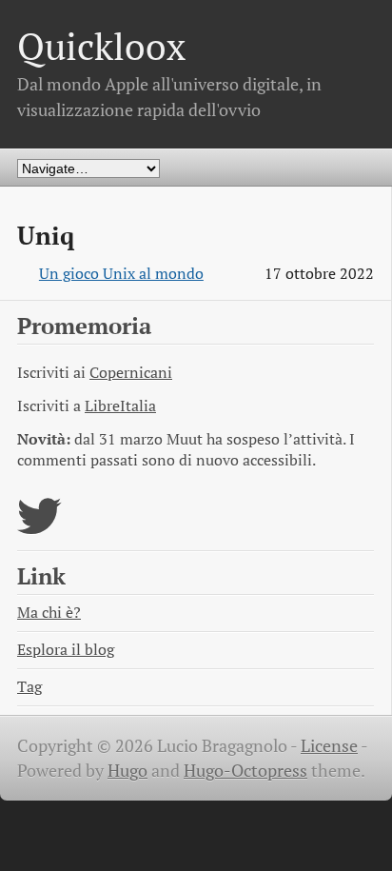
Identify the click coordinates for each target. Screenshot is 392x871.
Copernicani (130, 373)
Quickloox (101, 46)
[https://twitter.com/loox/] (39, 528)
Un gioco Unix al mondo (121, 274)
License (329, 746)
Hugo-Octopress (245, 771)
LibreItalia (120, 406)
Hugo (127, 771)
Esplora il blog (65, 650)
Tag (29, 687)
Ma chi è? (49, 613)
